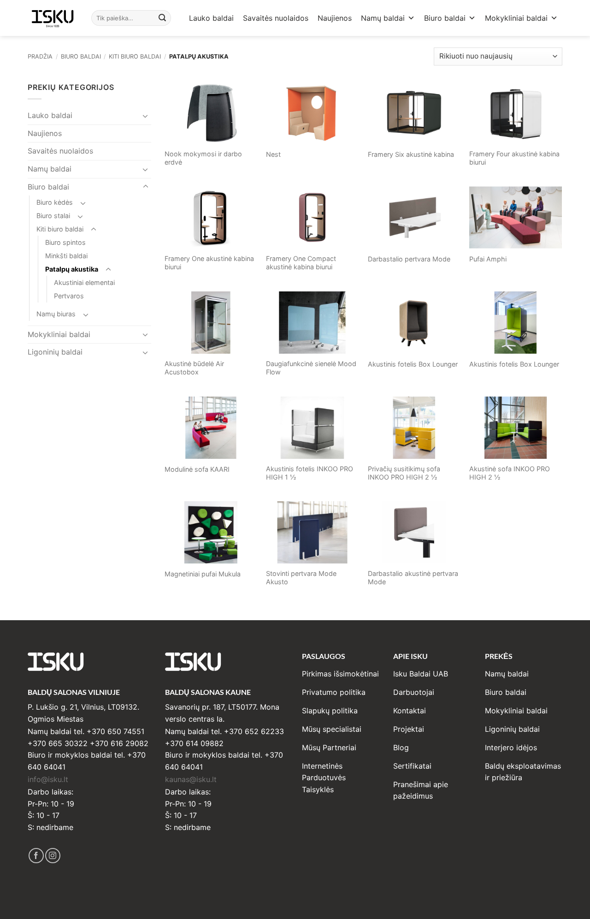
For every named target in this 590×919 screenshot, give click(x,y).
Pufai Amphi (488, 259)
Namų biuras (56, 314)
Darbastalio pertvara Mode (409, 259)
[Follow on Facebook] (36, 855)
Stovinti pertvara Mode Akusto (301, 577)
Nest (273, 154)
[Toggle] (145, 115)
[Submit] (163, 18)
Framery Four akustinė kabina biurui (514, 158)
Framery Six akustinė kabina (411, 154)
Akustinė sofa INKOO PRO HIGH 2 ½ (509, 473)
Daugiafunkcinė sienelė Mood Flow (311, 368)
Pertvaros (69, 296)
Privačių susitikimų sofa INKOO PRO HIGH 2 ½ (404, 473)
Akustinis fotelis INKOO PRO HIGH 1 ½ (309, 473)
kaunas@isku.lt (191, 779)
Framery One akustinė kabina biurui (209, 263)
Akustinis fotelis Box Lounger (413, 364)
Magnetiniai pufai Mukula (203, 574)
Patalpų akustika (71, 269)
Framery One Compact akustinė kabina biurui (301, 263)
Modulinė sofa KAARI (197, 469)
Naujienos (335, 18)
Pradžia (40, 56)
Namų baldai (383, 18)
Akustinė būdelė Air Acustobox (194, 368)
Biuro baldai (445, 18)
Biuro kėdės (54, 202)
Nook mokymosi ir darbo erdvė (203, 158)
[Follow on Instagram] (52, 855)
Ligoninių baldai (55, 351)
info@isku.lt (48, 779)
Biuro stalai (53, 215)
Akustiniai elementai (84, 282)
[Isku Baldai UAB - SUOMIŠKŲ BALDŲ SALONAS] (52, 17)
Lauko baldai (211, 18)
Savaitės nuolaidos (275, 18)
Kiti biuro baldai (135, 56)
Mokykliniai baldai (516, 18)
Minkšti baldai (66, 256)
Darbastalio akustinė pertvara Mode (413, 577)
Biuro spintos (65, 242)
